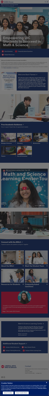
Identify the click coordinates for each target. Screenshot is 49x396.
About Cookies (8, 393)
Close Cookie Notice (21, 393)
